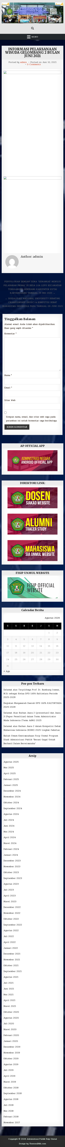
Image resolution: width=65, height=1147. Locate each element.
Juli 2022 (9, 936)
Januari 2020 (11, 1041)
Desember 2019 (12, 1047)
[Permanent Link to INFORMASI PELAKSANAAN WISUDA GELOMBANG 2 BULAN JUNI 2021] (33, 123)
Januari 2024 (11, 855)
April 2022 (10, 942)
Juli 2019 (9, 1070)
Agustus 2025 (11, 762)
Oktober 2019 (11, 1058)
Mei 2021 (9, 994)
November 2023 (12, 866)
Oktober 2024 (11, 802)
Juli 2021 (9, 983)
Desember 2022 (12, 907)
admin (23, 62)
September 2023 (13, 878)
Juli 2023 (9, 890)
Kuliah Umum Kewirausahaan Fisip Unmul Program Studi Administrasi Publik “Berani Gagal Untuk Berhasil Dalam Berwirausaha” (31, 739)
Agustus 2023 (11, 884)
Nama (8, 375)
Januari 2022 (11, 948)
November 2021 (12, 959)
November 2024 (12, 796)
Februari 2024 (11, 849)
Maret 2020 (10, 1029)
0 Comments (34, 64)
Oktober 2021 (11, 965)
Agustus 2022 (11, 930)
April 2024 (10, 837)
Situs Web (10, 400)
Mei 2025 (9, 767)
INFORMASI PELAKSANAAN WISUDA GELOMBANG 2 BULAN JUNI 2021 (32, 52)
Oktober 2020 (11, 1012)
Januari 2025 (11, 785)
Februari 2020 (11, 1035)
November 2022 (12, 913)
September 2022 (13, 925)
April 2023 (10, 895)
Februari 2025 (11, 779)
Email (8, 387)
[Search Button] (32, 28)
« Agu (7, 671)
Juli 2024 (9, 820)
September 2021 (13, 971)
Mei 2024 (9, 831)
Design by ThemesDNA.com (32, 1143)
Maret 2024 (10, 843)
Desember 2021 (12, 953)
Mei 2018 (9, 1111)
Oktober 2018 (11, 1087)
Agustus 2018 (11, 1099)
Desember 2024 (12, 791)
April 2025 (10, 773)
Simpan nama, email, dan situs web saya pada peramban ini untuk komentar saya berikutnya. (31, 418)
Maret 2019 (10, 1082)
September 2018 (13, 1093)
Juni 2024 (9, 826)
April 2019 (9, 1076)
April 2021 (9, 1000)
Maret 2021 (10, 1006)
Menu (35, 36)
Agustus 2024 (11, 814)
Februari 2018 (11, 1116)
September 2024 (13, 808)
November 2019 (12, 1052)
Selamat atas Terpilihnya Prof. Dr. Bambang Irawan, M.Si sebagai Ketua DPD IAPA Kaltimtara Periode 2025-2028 (32, 693)
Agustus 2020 (11, 1018)
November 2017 (12, 1122)
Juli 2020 (9, 1023)
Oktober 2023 (11, 872)
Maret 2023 (10, 901)
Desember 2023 (12, 860)
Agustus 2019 (11, 1064)
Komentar (10, 333)
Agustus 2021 (11, 977)
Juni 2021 (9, 988)
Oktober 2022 (11, 919)
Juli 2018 (9, 1105)
